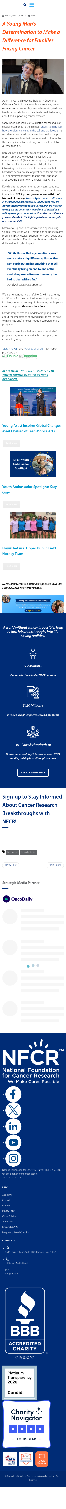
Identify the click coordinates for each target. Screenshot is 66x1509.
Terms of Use (8, 1224)
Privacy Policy (8, 1214)
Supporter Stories (28, 855)
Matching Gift (10, 351)
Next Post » (55, 868)
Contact (6, 1203)
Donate (6, 1208)
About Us (7, 1198)
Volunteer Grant (33, 351)
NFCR (23, 18)
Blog (33, 18)
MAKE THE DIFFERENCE (33, 775)
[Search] (25, 6)
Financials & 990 (10, 1230)
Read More (11, 446)
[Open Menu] (31, 6)
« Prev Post (11, 868)
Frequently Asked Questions (16, 1235)
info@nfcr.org (12, 1277)
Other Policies (9, 1219)
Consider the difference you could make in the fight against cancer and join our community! (33, 220)
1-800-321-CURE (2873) (16, 1266)
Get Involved (12, 855)
